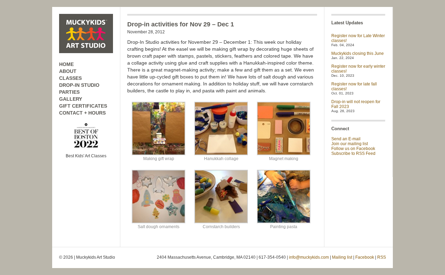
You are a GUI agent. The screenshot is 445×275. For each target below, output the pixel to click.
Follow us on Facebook (353, 148)
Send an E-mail (346, 138)
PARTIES (69, 92)
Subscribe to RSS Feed (353, 153)
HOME (66, 64)
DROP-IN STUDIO (79, 85)
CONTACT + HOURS (82, 113)
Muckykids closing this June (357, 53)
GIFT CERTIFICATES (83, 106)
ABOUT (67, 71)
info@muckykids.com (309, 257)
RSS (381, 257)
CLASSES (70, 78)
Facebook (364, 257)
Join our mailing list (349, 143)
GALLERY (70, 99)
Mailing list (342, 257)
